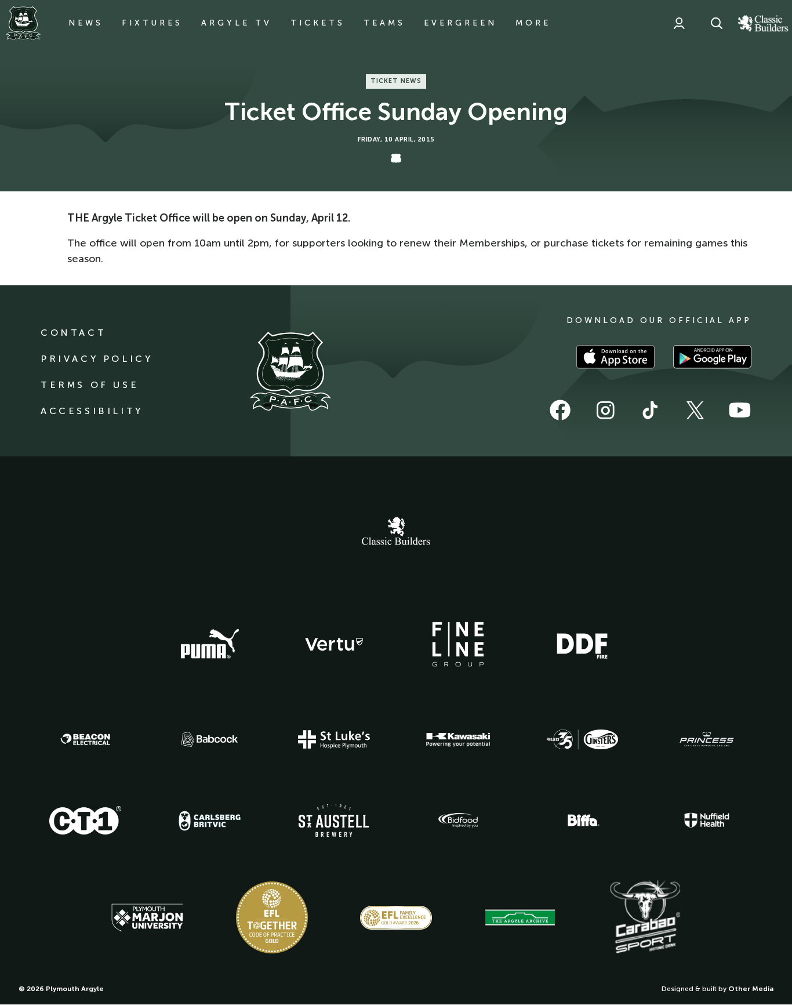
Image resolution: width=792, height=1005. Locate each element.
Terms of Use (90, 384)
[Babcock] (210, 739)
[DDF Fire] (582, 644)
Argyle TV (236, 23)
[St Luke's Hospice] (334, 739)
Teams (384, 23)
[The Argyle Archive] (520, 917)
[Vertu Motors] (334, 644)
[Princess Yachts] (707, 739)
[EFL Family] (396, 918)
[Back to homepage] (23, 23)
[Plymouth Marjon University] (147, 918)
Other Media (750, 989)
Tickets (317, 23)
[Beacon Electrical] (85, 739)
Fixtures (152, 23)
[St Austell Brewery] (334, 820)
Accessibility (92, 410)
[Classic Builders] (396, 532)
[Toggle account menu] (678, 23)
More (533, 23)
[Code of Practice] (272, 917)
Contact (73, 332)
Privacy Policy (96, 358)
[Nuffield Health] (707, 820)
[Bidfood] (458, 821)
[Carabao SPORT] (645, 917)
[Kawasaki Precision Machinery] (458, 739)
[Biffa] (582, 821)
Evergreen (460, 23)
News (85, 23)
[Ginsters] (582, 739)
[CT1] (85, 820)
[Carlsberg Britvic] (210, 820)
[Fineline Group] (458, 644)
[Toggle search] (716, 23)
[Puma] (210, 644)
